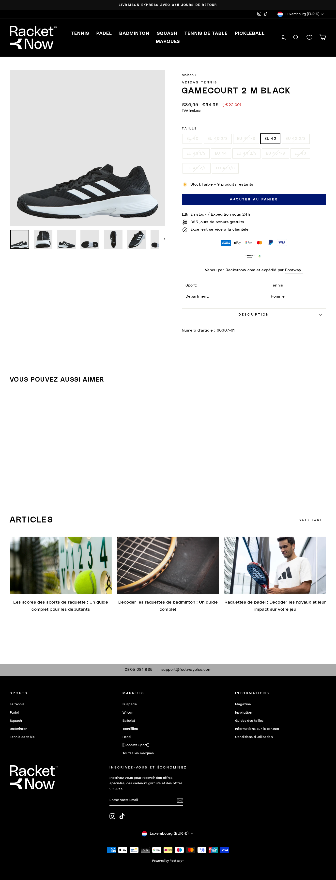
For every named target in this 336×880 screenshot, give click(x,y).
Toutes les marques (138, 753)
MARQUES (168, 41)
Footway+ (294, 270)
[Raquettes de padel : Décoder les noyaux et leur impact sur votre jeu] (275, 565)
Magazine (243, 704)
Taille (189, 128)
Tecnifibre (130, 729)
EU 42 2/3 (296, 139)
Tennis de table (22, 737)
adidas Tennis (199, 82)
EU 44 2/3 (246, 153)
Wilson (127, 712)
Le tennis (17, 704)
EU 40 (192, 139)
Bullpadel (129, 704)
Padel (14, 712)
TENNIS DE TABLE (206, 33)
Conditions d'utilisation (254, 737)
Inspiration (243, 712)
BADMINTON (134, 33)
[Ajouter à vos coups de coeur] (16, 401)
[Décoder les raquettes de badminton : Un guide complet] (168, 565)
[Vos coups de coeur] (309, 37)
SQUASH (167, 33)
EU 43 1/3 (196, 153)
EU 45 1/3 (275, 153)
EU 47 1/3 (225, 168)
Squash (16, 720)
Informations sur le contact (257, 729)
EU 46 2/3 (196, 168)
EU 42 (270, 139)
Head (126, 737)
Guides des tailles (249, 720)
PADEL (104, 33)
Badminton (19, 729)
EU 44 (221, 153)
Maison (188, 75)
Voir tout (310, 519)
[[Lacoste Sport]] (136, 745)
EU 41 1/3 (246, 139)
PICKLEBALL (250, 33)
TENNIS (80, 33)
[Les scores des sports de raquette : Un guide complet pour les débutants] (61, 565)
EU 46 (300, 153)
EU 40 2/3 (218, 139)
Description (254, 314)
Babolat (128, 720)
